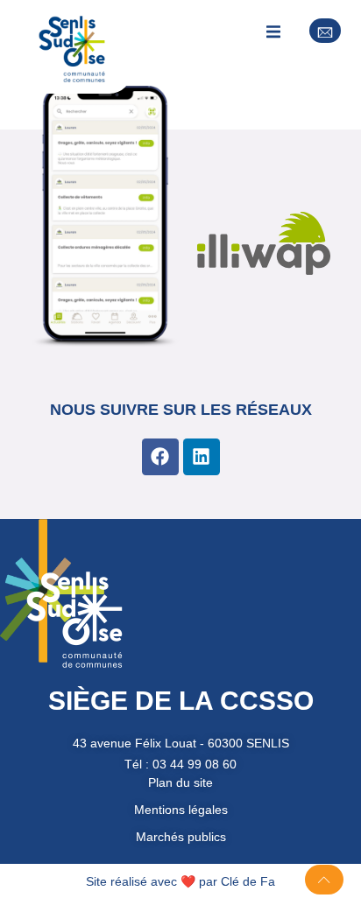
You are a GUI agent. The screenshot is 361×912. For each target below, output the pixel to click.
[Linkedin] (201, 456)
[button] (273, 31)
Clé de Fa (248, 881)
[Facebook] (160, 456)
